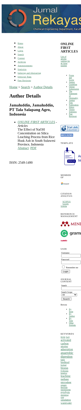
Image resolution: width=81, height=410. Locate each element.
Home (20, 43)
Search (21, 54)
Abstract (23, 148)
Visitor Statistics (73, 110)
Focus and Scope (71, 77)
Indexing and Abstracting (29, 73)
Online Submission (74, 88)
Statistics (22, 69)
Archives (22, 62)
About (20, 47)
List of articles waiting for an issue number (65, 61)
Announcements (25, 65)
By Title (71, 319)
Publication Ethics (74, 106)
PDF (33, 148)
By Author (72, 315)
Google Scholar (65, 205)
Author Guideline (73, 83)
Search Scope (66, 292)
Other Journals (72, 324)
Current (21, 58)
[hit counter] (67, 136)
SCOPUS (67, 201)
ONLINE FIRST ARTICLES (36, 122)
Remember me (72, 267)
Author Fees (72, 101)
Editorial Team (24, 77)
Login (20, 51)
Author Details (43, 87)
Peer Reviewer (73, 115)
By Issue (71, 310)
